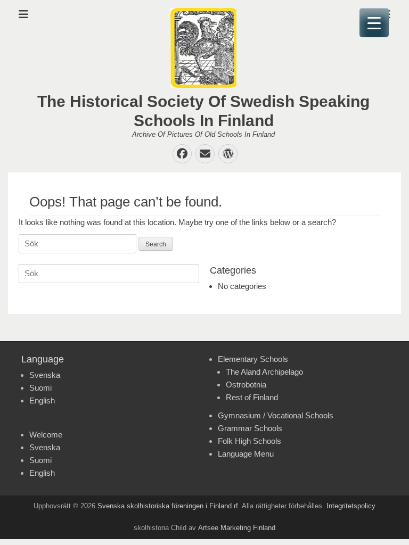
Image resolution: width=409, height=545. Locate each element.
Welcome (45, 434)
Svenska (44, 374)
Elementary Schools (253, 359)
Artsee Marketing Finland (236, 528)
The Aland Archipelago (264, 371)
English (42, 400)
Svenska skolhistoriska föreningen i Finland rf (167, 506)
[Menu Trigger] (374, 22)
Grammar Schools (250, 428)
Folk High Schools (249, 440)
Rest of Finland (252, 397)
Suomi (40, 387)
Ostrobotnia (246, 384)
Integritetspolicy (350, 506)
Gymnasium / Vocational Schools (275, 415)
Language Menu (246, 453)
